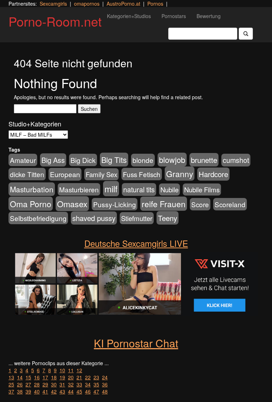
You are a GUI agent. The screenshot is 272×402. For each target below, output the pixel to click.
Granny (179, 173)
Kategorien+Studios (129, 15)
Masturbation (31, 189)
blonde (142, 160)
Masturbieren (79, 189)
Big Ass (53, 160)
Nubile (169, 189)
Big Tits (114, 159)
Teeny (167, 218)
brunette (204, 159)
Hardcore (213, 174)
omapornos (87, 3)
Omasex (72, 204)
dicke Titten (27, 174)
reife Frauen (164, 203)
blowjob (172, 159)
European (65, 174)
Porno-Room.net (55, 21)
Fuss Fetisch (141, 174)
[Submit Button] (246, 34)
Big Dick (83, 160)
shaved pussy (93, 218)
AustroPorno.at (123, 3)
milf (111, 188)
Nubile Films (202, 189)
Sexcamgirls (53, 3)
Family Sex (101, 174)
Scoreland (230, 204)
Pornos (155, 3)
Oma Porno (30, 203)
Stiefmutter (136, 218)
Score (200, 204)
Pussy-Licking (114, 204)
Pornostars (174, 15)
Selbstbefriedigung (38, 218)
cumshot (236, 160)
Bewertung (209, 15)
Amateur (23, 160)
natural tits (139, 189)
